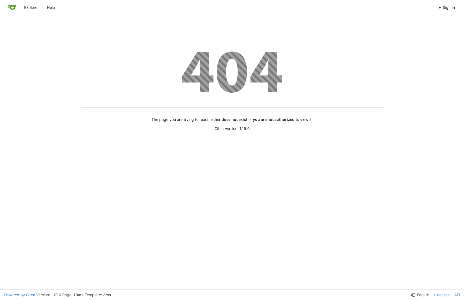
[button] (419, 295)
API (457, 294)
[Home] (12, 7)
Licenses (442, 294)
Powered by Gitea (19, 294)
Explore (30, 7)
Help (51, 7)
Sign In (449, 7)
